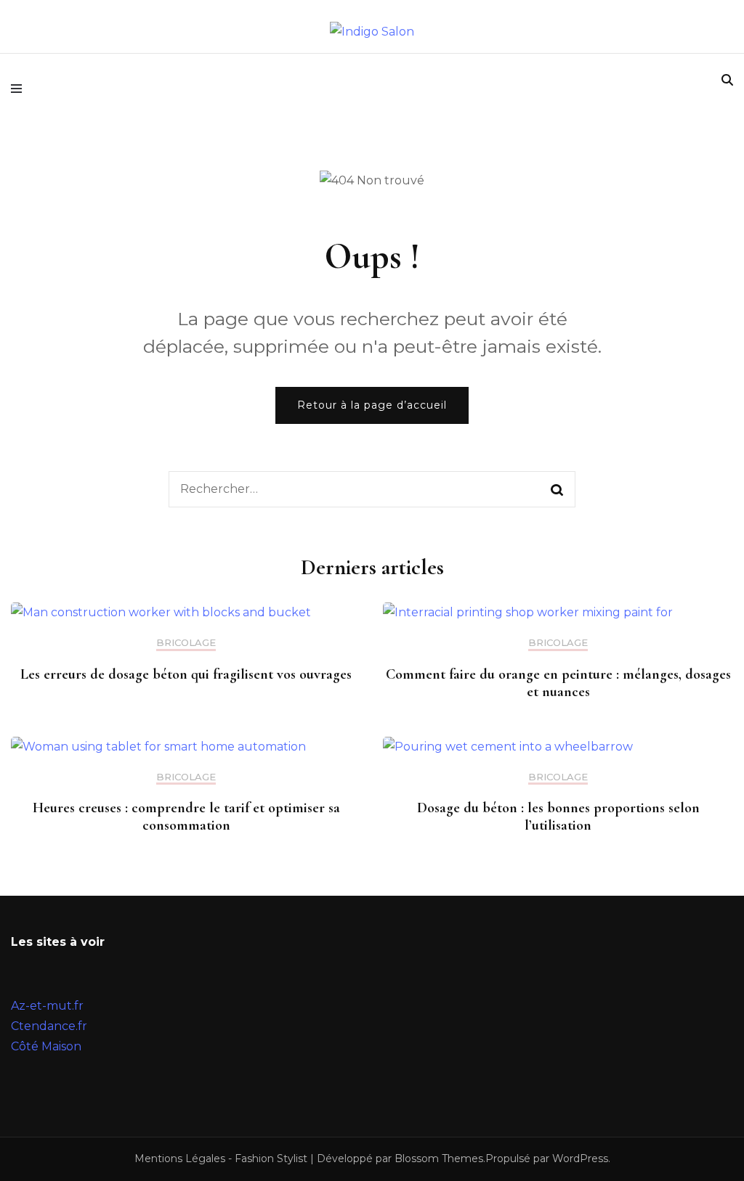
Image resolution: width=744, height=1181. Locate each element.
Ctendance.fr (49, 1026)
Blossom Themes (439, 1158)
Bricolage (186, 642)
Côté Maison (46, 1046)
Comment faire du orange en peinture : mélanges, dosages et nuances (558, 683)
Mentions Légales (179, 1158)
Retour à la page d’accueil (372, 405)
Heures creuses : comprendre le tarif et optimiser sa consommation (186, 816)
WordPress (580, 1158)
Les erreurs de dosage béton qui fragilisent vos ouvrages (186, 674)
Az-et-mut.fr (47, 1006)
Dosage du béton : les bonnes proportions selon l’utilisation (558, 816)
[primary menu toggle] (20, 88)
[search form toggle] (727, 80)
